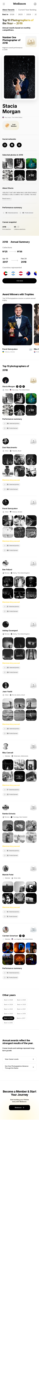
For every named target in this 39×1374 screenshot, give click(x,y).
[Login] (35, 4)
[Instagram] (17, 386)
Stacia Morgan (8, 386)
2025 (20, 14)
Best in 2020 (8, 1013)
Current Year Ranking (27, 10)
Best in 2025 (21, 1000)
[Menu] (4, 4)
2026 (12, 14)
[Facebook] (20, 386)
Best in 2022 (8, 1009)
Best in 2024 (8, 1004)
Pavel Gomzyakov (10, 508)
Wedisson (19, 4)
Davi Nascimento (9, 447)
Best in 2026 (8, 1000)
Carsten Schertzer (10, 936)
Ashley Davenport (10, 631)
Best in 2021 (21, 1009)
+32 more (19, 281)
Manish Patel (7, 875)
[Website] (23, 386)
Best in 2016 (8, 1023)
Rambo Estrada (8, 814)
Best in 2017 (21, 1018)
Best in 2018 (8, 1018)
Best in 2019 (21, 1013)
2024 (28, 14)
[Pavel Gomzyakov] (17, 324)
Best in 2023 (21, 1004)
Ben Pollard (7, 570)
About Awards (8, 10)
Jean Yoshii (7, 692)
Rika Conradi (7, 753)
